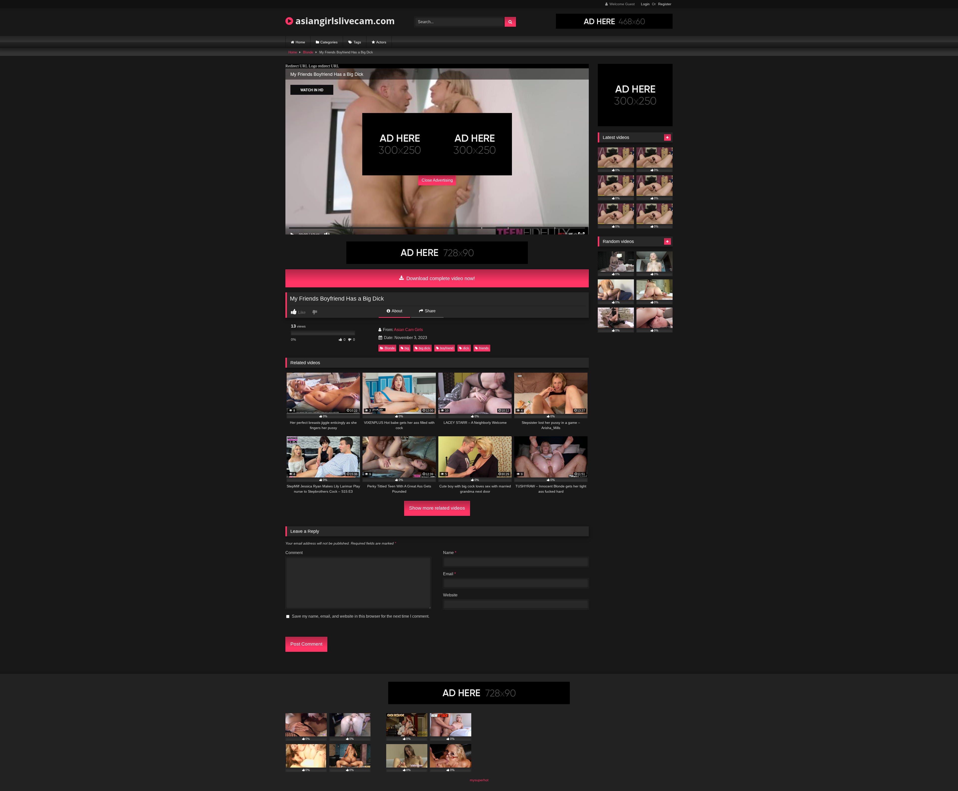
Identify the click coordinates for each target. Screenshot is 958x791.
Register (664, 4)
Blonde (308, 52)
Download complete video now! (440, 278)
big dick (424, 348)
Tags (357, 42)
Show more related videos (437, 508)
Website (450, 595)
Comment (294, 553)
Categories (329, 42)
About (396, 311)
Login (645, 4)
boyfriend (446, 348)
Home (300, 42)
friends (484, 348)
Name (449, 553)
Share (430, 311)
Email (449, 574)
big (407, 348)
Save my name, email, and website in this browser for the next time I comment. (360, 616)
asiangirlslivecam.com (344, 21)
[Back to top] (942, 776)
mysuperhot (479, 780)
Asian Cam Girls (408, 330)
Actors (381, 42)
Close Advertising (437, 180)
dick (466, 348)
